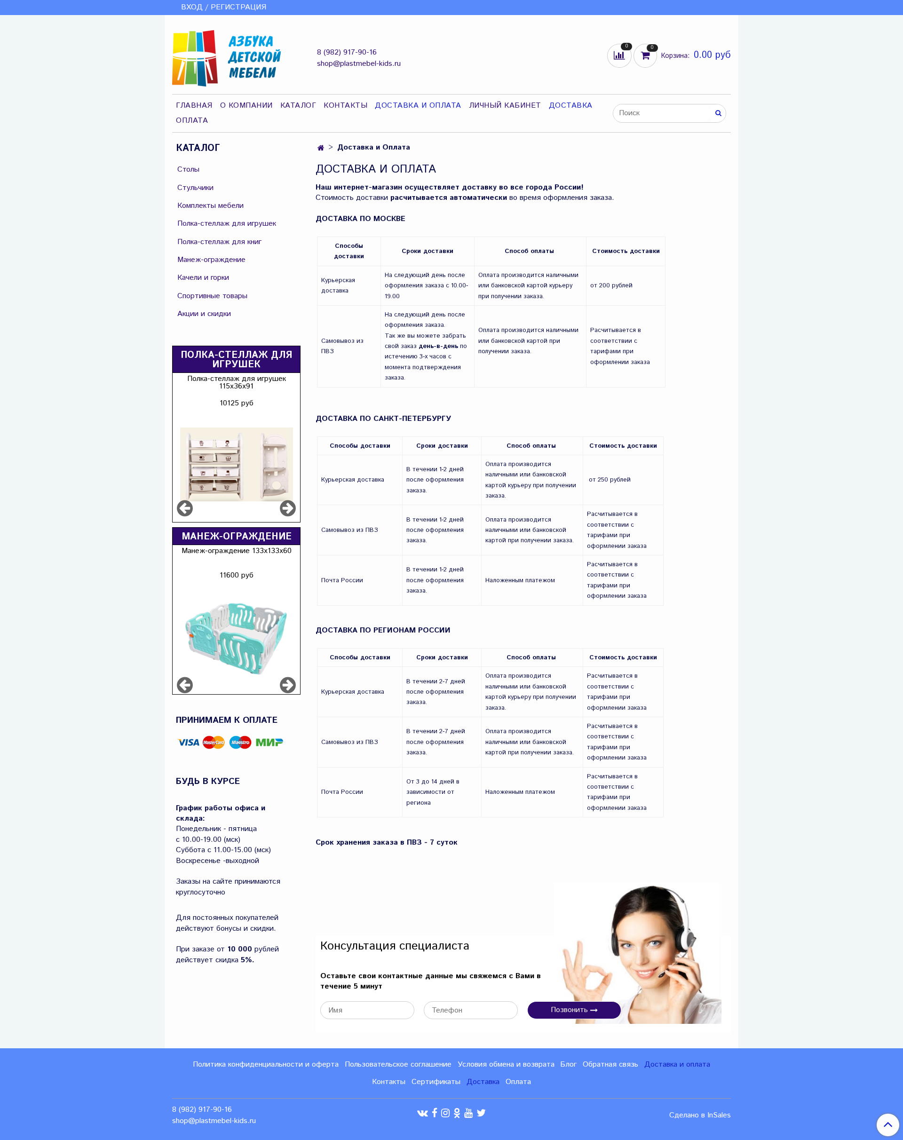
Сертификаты (436, 1082)
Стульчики (195, 187)
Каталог (298, 105)
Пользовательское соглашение (398, 1064)
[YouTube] (468, 1113)
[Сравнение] (620, 55)
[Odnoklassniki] (456, 1113)
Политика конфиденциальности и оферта (266, 1064)
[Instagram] (445, 1113)
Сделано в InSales (700, 1115)
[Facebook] (434, 1113)
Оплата (192, 120)
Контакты (345, 105)
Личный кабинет (505, 105)
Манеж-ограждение (211, 259)
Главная (194, 105)
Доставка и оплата (677, 1064)
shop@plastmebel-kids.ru (359, 63)
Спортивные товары (212, 296)
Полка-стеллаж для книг (219, 242)
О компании (246, 105)
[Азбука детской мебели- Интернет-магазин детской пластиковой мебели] (226, 56)
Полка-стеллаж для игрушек (226, 223)
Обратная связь (610, 1064)
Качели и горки (203, 277)
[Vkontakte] (422, 1113)
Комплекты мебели (210, 205)
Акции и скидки (204, 314)
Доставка (571, 105)
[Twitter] (481, 1113)
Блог (568, 1064)
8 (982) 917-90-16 (347, 52)
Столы (188, 169)
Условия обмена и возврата (506, 1064)
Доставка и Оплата (418, 105)
